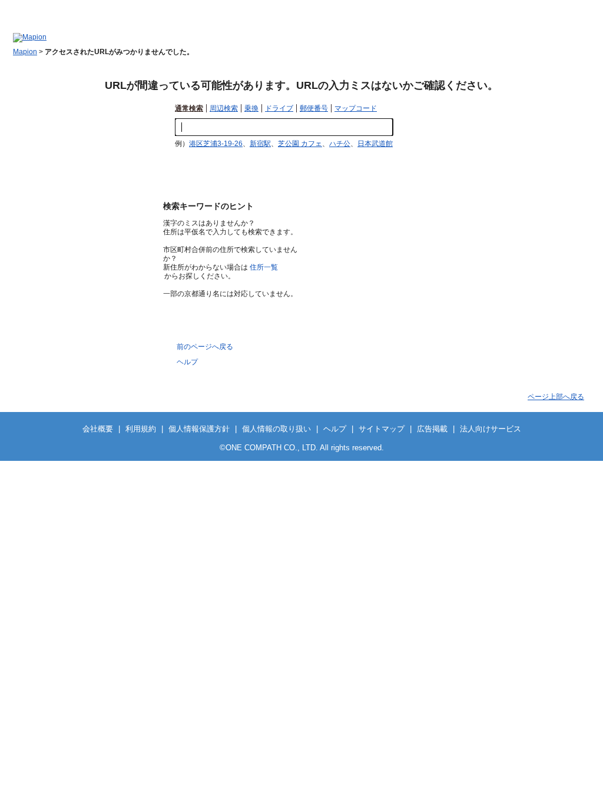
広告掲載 (432, 428)
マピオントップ (493, 9)
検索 (410, 127)
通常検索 (189, 108)
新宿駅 (260, 143)
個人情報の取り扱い (276, 428)
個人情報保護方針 (199, 428)
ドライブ (279, 108)
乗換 (251, 108)
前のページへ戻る (205, 347)
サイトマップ (543, 9)
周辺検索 (224, 108)
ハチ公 (339, 143)
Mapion (25, 52)
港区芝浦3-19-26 (216, 143)
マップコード (355, 108)
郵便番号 (314, 108)
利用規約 (140, 428)
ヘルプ (580, 9)
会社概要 (97, 428)
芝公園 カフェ (300, 143)
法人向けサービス (490, 428)
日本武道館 (375, 143)
